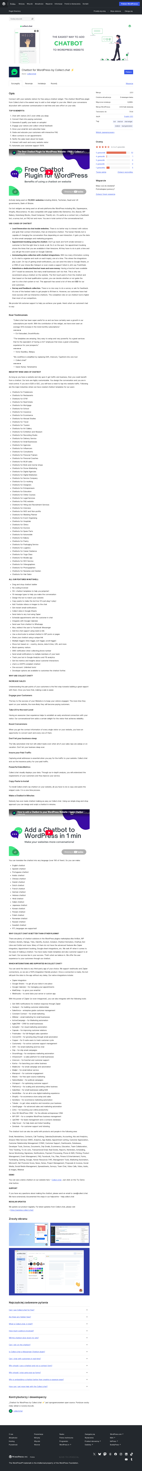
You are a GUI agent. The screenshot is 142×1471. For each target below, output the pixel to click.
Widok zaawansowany (105, 132)
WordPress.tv (65, 1445)
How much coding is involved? (21, 1331)
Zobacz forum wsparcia (105, 194)
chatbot (117, 126)
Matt (112, 1438)
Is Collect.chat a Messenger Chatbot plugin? (27, 1352)
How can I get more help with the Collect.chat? (28, 1387)
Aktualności (13, 1438)
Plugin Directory (15, 11)
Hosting (12, 1441)
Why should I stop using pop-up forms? (25, 1373)
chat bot (120, 121)
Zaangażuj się (90, 1434)
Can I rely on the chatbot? (20, 1345)
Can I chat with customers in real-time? (25, 1359)
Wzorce (37, 1445)
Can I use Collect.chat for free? (21, 1310)
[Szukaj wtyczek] (32, 19)
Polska (32, 1457)
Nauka (61, 1434)
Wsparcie (129, 83)
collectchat (31, 74)
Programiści (63, 1441)
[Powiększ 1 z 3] (45, 1226)
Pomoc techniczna (66, 1438)
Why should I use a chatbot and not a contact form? (30, 1366)
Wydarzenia (89, 1438)
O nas (11, 1434)
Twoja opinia (101, 172)
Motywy (37, 1438)
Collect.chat (56, 1180)
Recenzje (29, 83)
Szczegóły (15, 83)
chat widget (128, 121)
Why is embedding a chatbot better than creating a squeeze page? (36, 1380)
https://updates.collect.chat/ (22, 1210)
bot (114, 121)
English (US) (128, 116)
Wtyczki (37, 1441)
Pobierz (129, 72)
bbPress (114, 1441)
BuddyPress (115, 1445)
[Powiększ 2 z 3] (87, 1226)
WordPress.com (116, 1434)
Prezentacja (38, 1434)
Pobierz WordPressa (129, 4)
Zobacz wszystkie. (125, 172)
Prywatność (13, 1445)
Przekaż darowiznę (93, 1441)
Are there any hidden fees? (20, 1317)
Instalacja (42, 83)
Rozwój (54, 83)
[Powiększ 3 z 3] (87, 1251)
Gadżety (89, 1445)
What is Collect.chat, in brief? (21, 1324)
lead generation (127, 126)
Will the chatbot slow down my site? (24, 1338)
